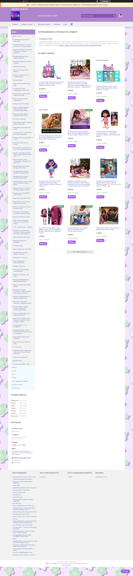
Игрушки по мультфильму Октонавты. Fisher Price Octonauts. (24, 545)
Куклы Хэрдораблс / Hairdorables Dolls (19, 261)
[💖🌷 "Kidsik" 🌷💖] (15, 15)
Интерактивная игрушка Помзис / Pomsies (21, 253)
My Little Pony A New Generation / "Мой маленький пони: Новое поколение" (22, 291)
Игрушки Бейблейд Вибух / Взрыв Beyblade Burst (21, 280)
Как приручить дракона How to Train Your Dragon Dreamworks (23, 148)
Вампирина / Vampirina (20, 257)
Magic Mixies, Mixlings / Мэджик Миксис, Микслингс (23, 123)
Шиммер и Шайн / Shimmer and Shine (24, 555)
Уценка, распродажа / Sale (21, 364)
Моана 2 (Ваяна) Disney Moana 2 (21, 70)
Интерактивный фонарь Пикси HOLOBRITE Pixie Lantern (22, 535)
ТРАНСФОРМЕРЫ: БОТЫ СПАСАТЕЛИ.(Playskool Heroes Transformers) (23, 331)
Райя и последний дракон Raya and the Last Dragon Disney (21, 222)
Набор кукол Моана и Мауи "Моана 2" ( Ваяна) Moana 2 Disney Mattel (108, 228)
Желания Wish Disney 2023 (22, 217)
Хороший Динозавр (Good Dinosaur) (21, 337)
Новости (14, 367)
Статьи (14, 371)
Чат (127, 571)
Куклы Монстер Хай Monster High (22, 84)
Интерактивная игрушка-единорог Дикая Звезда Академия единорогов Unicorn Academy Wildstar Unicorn (79, 133)
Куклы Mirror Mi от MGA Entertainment (20, 99)
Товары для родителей (20, 357)
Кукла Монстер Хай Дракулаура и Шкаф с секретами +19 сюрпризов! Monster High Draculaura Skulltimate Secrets (50, 230)
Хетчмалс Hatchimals (20, 119)
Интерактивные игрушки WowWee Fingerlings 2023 (21, 172)
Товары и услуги (27, 24)
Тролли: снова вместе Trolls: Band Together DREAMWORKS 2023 (23, 154)
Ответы (70, 477)
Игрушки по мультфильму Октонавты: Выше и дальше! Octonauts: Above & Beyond (22, 232)
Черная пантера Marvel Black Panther (22, 285)
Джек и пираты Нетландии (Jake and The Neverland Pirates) (80, 45)
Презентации (16, 388)
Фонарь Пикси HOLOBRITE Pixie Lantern (22, 194)
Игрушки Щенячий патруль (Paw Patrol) (24, 511)
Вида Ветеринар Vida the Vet (22, 198)
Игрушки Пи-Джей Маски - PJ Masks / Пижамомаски (22, 297)
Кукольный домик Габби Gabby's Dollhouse (21, 57)
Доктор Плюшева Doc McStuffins (20, 241)
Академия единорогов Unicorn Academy (22, 62)
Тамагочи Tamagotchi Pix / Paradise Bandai (21, 75)
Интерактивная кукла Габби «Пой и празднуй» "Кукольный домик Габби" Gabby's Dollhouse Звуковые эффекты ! (50, 183)
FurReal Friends (18, 245)
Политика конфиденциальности (79, 563)
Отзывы (14, 377)
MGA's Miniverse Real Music (22, 237)
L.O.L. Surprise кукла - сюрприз (23, 227)
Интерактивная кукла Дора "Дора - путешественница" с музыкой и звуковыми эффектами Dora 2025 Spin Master (108, 134)
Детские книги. (18, 360)
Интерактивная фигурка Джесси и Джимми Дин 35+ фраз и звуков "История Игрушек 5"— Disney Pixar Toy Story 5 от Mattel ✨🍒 (108, 183)
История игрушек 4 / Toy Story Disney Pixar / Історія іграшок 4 (24, 531)
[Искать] (114, 16)
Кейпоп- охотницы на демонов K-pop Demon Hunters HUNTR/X (23, 51)
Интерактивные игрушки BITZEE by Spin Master (21, 177)
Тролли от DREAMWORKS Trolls (22, 552)
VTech (15, 538)
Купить (44, 96)
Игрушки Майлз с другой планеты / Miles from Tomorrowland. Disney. (21, 308)
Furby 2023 (16, 485)
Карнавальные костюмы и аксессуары (21, 40)
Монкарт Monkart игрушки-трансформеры (21, 270)
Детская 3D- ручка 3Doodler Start (22, 342)
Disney (15, 519)
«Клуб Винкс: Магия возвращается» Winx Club (21, 89)
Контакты (57, 24)
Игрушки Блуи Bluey (19, 66)
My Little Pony (17, 503)
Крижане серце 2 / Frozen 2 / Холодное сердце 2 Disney (22, 188)
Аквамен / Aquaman (19, 266)
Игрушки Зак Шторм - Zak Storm (21, 275)
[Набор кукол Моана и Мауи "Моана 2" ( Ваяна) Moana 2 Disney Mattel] (108, 215)
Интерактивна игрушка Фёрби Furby (22, 138)
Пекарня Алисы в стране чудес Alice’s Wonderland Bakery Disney (23, 183)
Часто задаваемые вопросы (20, 381)
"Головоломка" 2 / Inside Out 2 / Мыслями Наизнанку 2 (23, 133)
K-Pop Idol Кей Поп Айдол (21, 104)
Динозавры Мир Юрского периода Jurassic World (21, 114)
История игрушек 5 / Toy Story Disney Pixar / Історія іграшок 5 (23, 45)
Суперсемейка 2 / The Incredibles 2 (20, 325)
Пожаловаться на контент (63, 563)
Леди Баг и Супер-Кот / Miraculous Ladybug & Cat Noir (22, 302)
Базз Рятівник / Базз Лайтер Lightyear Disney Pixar (22, 202)
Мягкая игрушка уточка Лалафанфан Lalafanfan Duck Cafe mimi (22, 161)
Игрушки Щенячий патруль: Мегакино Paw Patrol (22, 167)
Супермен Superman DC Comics (21, 143)
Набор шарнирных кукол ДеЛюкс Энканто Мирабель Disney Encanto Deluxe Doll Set (78, 229)
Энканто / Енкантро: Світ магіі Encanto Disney (22, 207)
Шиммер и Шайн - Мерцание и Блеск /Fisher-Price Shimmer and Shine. (23, 352)
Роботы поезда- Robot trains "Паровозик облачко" (22, 314)
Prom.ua (74, 561)
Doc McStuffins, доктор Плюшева (22, 525)
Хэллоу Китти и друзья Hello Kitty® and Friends (22, 94)
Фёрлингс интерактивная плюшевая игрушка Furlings (22, 212)
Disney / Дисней (18, 80)
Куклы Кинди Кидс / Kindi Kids (22, 249)
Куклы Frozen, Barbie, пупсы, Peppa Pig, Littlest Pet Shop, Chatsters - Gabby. (22, 320)
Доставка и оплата (44, 24)
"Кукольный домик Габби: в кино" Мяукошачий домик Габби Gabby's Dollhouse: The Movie (107, 88)
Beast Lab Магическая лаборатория (23, 505)
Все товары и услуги (79, 252)
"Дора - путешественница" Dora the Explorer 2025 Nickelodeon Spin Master (21, 108)
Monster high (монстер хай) (21, 490)
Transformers (17, 347)
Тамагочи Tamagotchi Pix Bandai (22, 479)
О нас (65, 24)
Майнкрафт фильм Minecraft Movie (22, 128)
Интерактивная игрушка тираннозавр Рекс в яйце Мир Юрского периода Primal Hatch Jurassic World (50, 137)
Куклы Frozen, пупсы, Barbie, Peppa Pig (24, 516)
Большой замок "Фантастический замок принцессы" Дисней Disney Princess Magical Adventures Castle (51, 83)
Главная (15, 24)
